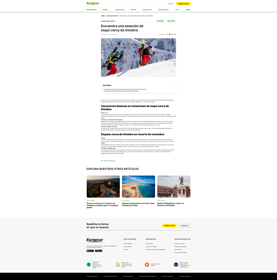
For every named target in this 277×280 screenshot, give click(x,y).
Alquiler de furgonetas (181, 246)
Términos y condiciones (167, 276)
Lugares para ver (119, 9)
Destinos (105, 9)
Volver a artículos (109, 161)
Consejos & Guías (163, 9)
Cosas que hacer (147, 9)
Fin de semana (127, 246)
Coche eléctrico (128, 243)
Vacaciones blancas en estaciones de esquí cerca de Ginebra (125, 89)
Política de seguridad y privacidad (147, 276)
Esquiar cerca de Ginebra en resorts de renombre (121, 91)
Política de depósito (128, 276)
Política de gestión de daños (110, 276)
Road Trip (133, 9)
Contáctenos (184, 225)
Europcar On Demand (180, 252)
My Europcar (178, 249)
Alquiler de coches (180, 243)
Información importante (184, 276)
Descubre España (91, 9)
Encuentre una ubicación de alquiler (155, 249)
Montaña (171, 21)
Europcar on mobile (151, 246)
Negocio (188, 9)
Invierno (160, 21)
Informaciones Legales (92, 276)
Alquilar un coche (183, 3)
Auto (177, 9)
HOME (103, 16)
